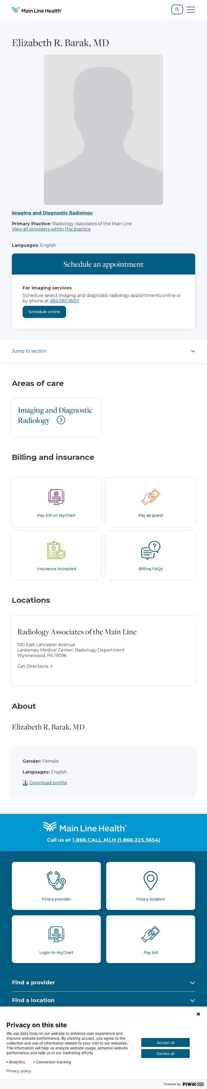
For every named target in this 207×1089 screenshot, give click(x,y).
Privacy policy (18, 1071)
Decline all (165, 1053)
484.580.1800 (64, 300)
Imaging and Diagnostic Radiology (52, 212)
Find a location (33, 1000)
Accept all (165, 1042)
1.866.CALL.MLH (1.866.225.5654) (116, 840)
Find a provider (33, 982)
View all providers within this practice (51, 229)
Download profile (48, 782)
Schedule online (44, 311)
